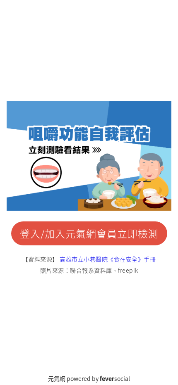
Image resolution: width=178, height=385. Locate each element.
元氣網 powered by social (89, 378)
